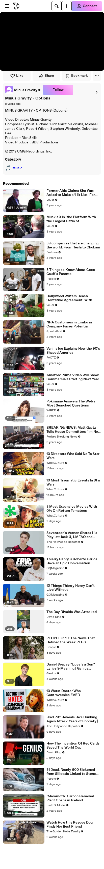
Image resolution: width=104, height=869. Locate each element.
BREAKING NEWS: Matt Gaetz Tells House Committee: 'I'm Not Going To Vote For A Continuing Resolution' (72, 430)
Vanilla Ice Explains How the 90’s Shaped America (73, 351)
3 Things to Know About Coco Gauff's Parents (70, 272)
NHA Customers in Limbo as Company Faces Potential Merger (69, 324)
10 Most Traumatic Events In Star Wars (73, 482)
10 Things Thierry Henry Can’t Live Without (70, 588)
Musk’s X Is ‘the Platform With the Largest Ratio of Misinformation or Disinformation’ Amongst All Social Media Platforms (71, 219)
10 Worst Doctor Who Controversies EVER (63, 693)
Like (19, 75)
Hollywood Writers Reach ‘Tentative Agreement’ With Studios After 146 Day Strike (69, 298)
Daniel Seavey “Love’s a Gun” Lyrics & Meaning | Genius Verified (70, 666)
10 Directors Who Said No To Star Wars (72, 456)
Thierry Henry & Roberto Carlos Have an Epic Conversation (71, 561)
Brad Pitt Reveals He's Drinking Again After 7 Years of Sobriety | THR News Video (72, 719)
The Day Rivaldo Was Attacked (71, 612)
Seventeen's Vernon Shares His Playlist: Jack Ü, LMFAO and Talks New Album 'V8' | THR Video (71, 535)
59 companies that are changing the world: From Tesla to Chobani (73, 245)
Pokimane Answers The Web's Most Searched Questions (70, 403)
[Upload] (67, 6)
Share (49, 75)
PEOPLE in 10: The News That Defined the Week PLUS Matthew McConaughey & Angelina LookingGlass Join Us (71, 640)
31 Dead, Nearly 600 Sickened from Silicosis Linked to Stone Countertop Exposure (71, 772)
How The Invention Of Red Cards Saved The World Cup (72, 746)
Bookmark (79, 75)
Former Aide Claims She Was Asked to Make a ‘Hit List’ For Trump (70, 193)
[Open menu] (7, 6)
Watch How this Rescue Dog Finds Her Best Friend (69, 825)
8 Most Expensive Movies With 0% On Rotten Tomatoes (71, 509)
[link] (23, 90)
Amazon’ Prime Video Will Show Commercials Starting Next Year (72, 377)
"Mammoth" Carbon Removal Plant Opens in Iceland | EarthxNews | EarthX (70, 798)
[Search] (56, 6)
